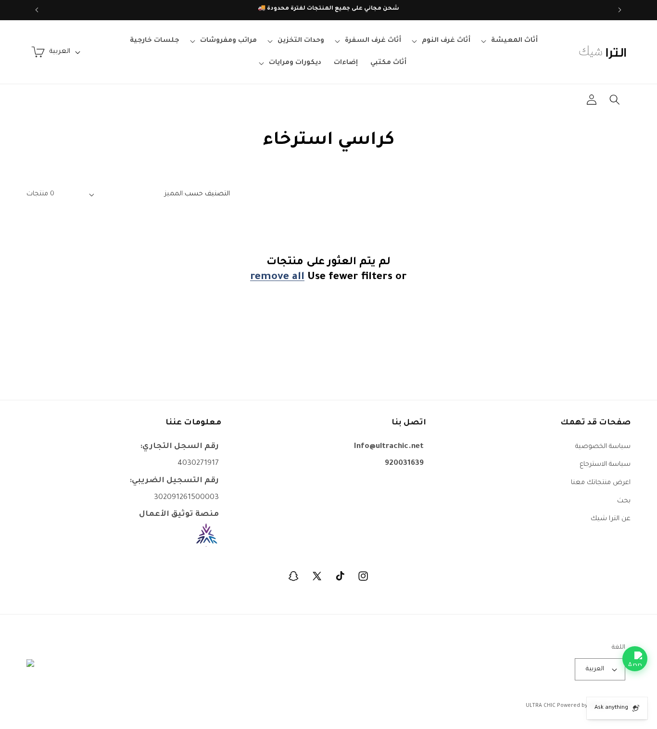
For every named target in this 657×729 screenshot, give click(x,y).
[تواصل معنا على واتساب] (634, 658)
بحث (624, 500)
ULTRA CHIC (541, 706)
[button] (510, 41)
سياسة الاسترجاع (605, 464)
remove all (277, 278)
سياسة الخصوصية (603, 446)
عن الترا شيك (611, 519)
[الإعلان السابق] (620, 10)
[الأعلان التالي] (37, 10)
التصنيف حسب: (206, 194)
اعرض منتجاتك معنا (601, 482)
